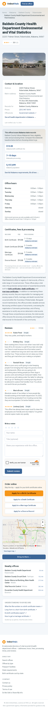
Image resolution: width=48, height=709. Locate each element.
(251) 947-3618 (25, 110)
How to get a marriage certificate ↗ (18, 616)
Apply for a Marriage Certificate (24, 505)
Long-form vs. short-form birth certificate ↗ (21, 610)
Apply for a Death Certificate (24, 499)
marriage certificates (10, 291)
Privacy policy (7, 686)
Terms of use (7, 689)
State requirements (9, 670)
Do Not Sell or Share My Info (12, 693)
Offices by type (7, 663)
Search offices (7, 660)
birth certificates (14, 289)
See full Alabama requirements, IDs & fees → (22, 172)
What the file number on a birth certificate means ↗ (23, 606)
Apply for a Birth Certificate (24, 493)
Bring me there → (24, 557)
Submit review (13, 471)
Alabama (12, 13)
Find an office (27, 4)
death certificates (28, 289)
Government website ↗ (27, 113)
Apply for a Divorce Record (24, 511)
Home (4, 13)
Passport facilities (8, 667)
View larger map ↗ (10, 551)
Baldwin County (24, 13)
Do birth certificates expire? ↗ (16, 613)
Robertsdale (37, 13)
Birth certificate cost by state (12, 673)
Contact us (6, 683)
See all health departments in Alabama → (20, 117)
